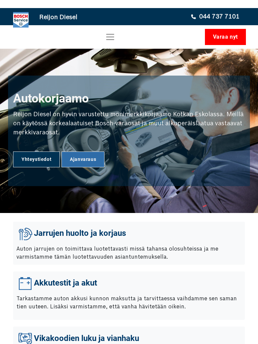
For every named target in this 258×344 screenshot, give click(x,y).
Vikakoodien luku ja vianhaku (86, 338)
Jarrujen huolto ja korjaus (80, 233)
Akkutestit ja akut (65, 283)
